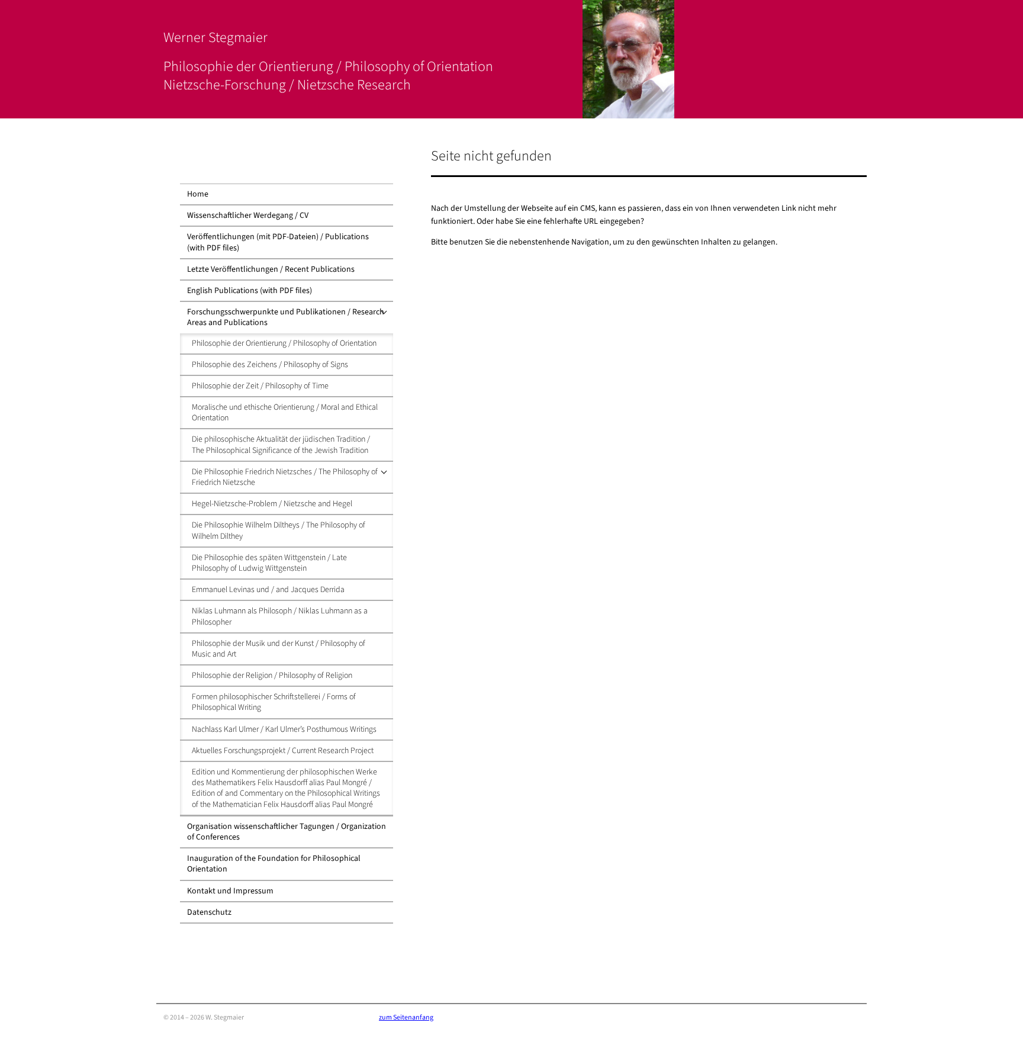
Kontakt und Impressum (230, 891)
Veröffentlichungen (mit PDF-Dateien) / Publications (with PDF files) (278, 242)
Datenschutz (209, 912)
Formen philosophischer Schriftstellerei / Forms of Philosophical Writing (274, 702)
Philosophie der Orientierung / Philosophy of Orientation (284, 343)
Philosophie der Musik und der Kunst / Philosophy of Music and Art (278, 649)
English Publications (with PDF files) (249, 291)
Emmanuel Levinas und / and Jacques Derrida (268, 590)
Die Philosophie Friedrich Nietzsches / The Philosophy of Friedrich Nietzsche (285, 477)
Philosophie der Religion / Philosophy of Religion (272, 675)
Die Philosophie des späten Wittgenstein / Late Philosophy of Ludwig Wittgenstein (269, 563)
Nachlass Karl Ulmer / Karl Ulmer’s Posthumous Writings (284, 729)
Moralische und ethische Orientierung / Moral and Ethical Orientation (285, 412)
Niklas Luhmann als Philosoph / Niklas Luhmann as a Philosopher (280, 616)
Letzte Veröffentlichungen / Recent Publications (271, 269)
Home (197, 194)
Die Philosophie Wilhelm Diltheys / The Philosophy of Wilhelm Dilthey (278, 530)
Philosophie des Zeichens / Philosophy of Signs (270, 365)
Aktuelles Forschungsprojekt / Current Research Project (283, 751)
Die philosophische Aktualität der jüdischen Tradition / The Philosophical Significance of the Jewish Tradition (281, 444)
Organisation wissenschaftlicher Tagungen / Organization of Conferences (286, 832)
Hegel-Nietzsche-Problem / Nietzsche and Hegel (272, 504)
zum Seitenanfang (406, 1017)
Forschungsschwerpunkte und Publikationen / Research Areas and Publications (285, 317)
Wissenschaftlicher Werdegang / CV (247, 215)
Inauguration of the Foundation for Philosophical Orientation (274, 864)
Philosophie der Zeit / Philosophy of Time (260, 386)
